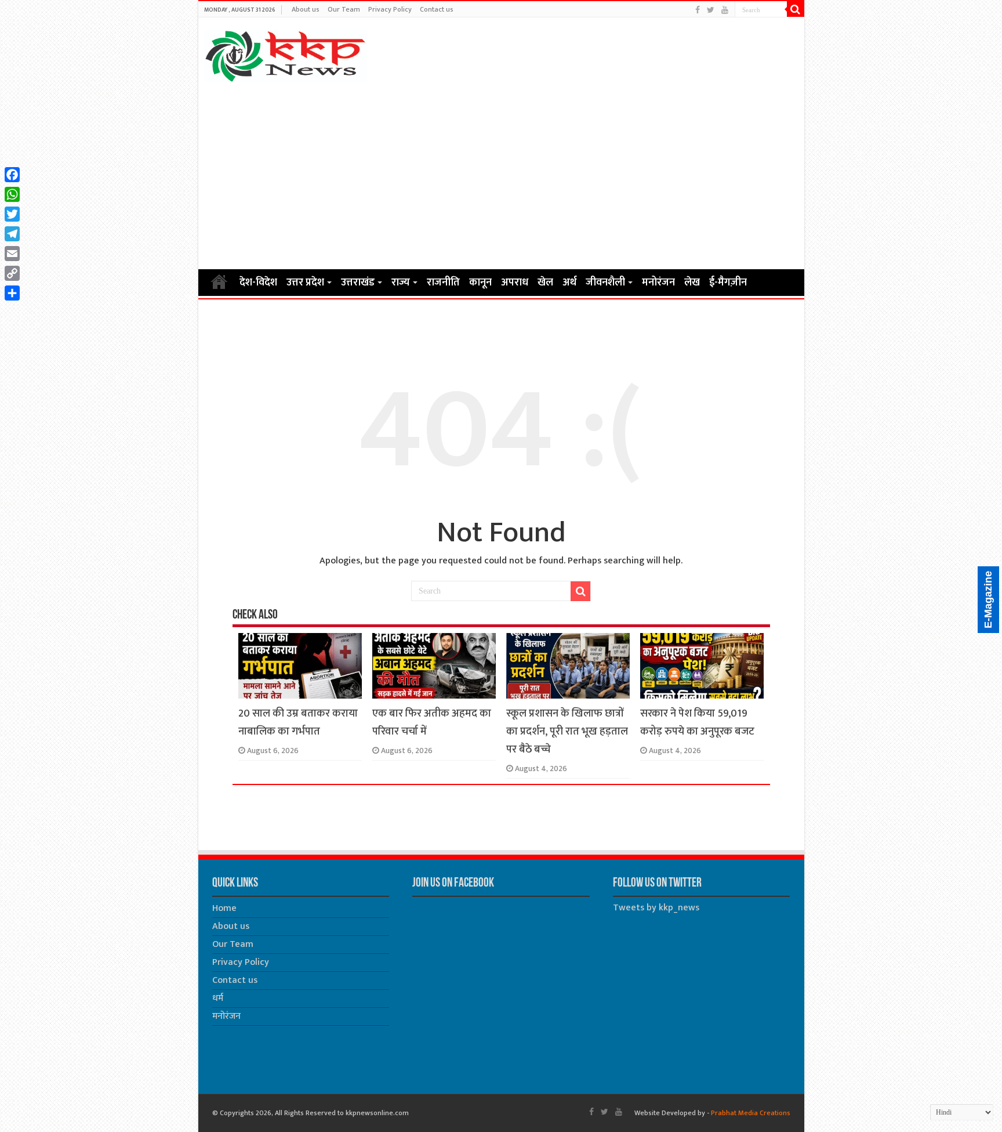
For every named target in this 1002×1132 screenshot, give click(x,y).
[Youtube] (725, 10)
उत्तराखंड (358, 282)
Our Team (344, 9)
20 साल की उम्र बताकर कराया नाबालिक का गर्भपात (298, 722)
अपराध (514, 282)
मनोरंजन (658, 282)
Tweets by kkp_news (656, 908)
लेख (692, 282)
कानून (480, 282)
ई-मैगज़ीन (728, 282)
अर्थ (569, 282)
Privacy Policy (390, 9)
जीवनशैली (605, 282)
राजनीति (443, 282)
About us (306, 9)
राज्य (400, 282)
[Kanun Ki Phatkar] (285, 54)
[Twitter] (710, 10)
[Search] (795, 9)
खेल (545, 282)
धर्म (217, 998)
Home (219, 281)
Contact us (436, 9)
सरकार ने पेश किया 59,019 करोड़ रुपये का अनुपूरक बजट (697, 722)
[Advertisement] (501, 175)
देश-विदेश (258, 282)
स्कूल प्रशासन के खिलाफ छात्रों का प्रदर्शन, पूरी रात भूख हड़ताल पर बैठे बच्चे (567, 731)
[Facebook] (697, 10)
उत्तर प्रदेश (305, 282)
